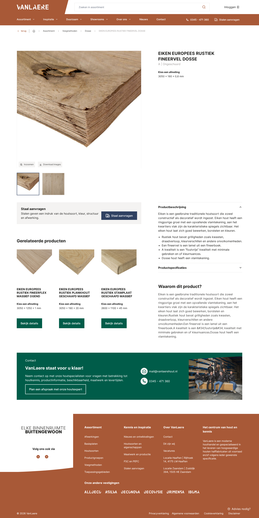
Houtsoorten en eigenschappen (133, 445)
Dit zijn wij (169, 443)
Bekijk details (29, 323)
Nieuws (143, 19)
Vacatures (169, 450)
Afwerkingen (91, 436)
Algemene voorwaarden (186, 513)
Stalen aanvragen (134, 468)
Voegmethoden (69, 31)
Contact (161, 19)
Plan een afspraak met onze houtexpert (55, 389)
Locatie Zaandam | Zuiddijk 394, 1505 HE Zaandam (179, 470)
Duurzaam (72, 19)
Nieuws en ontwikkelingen (139, 436)
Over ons (121, 19)
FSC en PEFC (131, 461)
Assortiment (24, 19)
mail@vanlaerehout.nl (163, 371)
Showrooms (97, 19)
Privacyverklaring (159, 513)
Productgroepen (93, 457)
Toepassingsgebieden (97, 471)
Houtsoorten (91, 450)
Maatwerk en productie (137, 454)
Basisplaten (91, 443)
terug (23, 31)
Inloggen (230, 7)
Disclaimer (234, 513)
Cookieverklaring (214, 513)
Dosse (88, 31)
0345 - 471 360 (159, 381)
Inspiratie (48, 19)
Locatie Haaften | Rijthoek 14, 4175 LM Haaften (178, 459)
